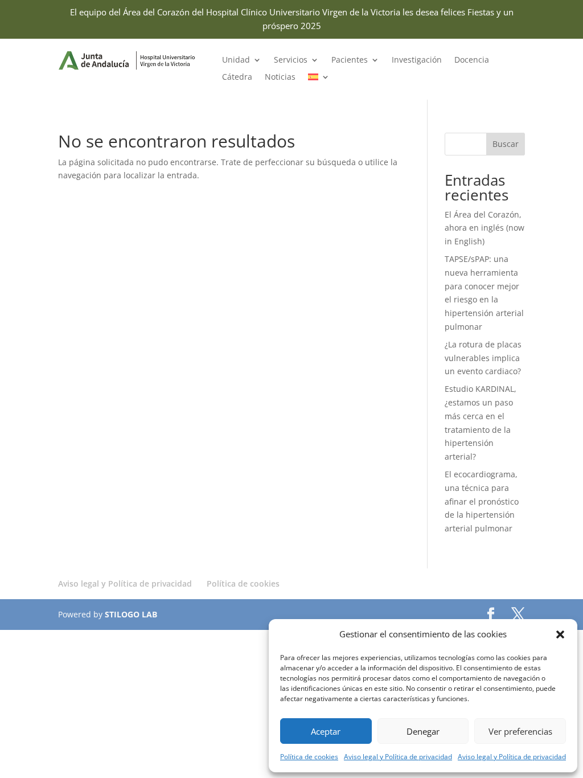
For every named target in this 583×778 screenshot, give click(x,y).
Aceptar (325, 731)
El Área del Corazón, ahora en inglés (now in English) (484, 228)
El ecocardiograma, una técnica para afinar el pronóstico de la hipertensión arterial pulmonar (482, 501)
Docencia (471, 60)
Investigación (417, 60)
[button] (560, 634)
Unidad (236, 60)
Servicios (290, 60)
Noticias (280, 77)
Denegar (423, 731)
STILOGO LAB (131, 614)
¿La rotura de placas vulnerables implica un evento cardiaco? (483, 358)
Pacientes (349, 60)
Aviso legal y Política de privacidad (398, 756)
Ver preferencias (520, 731)
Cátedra (237, 77)
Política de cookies (309, 756)
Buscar (505, 143)
